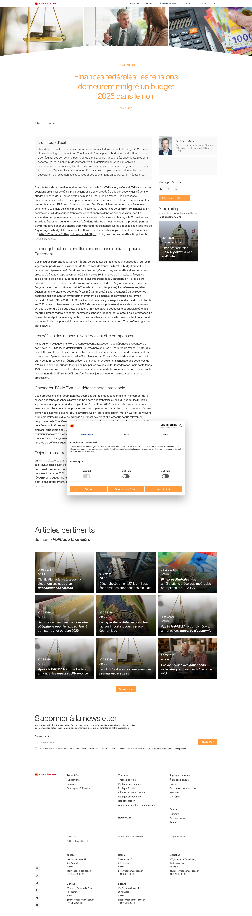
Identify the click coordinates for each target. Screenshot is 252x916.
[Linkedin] (175, 189)
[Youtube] (37, 905)
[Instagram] (37, 868)
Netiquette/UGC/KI (177, 836)
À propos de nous (168, 3)
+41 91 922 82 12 (126, 902)
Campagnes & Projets (78, 788)
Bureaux (174, 814)
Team (173, 822)
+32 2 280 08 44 (178, 874)
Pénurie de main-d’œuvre (131, 792)
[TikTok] (37, 883)
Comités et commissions (183, 788)
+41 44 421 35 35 (75, 874)
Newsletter (124, 817)
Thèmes (150, 3)
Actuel (37, 123)
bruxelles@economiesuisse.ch (184, 870)
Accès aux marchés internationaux (136, 805)
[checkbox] (36, 748)
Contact (186, 3)
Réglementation (126, 800)
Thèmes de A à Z (127, 779)
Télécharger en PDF (171, 198)
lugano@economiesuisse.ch (131, 899)
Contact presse (178, 818)
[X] (168, 189)
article (52, 123)
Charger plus (126, 689)
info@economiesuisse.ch (79, 870)
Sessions (71, 784)
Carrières (175, 796)
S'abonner (208, 742)
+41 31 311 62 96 (126, 874)
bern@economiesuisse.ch (130, 870)
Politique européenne (129, 796)
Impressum (182, 748)
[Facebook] (161, 189)
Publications (73, 779)
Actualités (134, 3)
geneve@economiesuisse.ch (80, 899)
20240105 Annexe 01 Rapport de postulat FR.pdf (67, 234)
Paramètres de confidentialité (130, 836)
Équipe (173, 784)
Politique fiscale (126, 788)
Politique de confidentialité (78, 841)
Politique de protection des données (159, 748)
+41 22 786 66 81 (75, 902)
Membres (175, 792)
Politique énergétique (129, 784)
